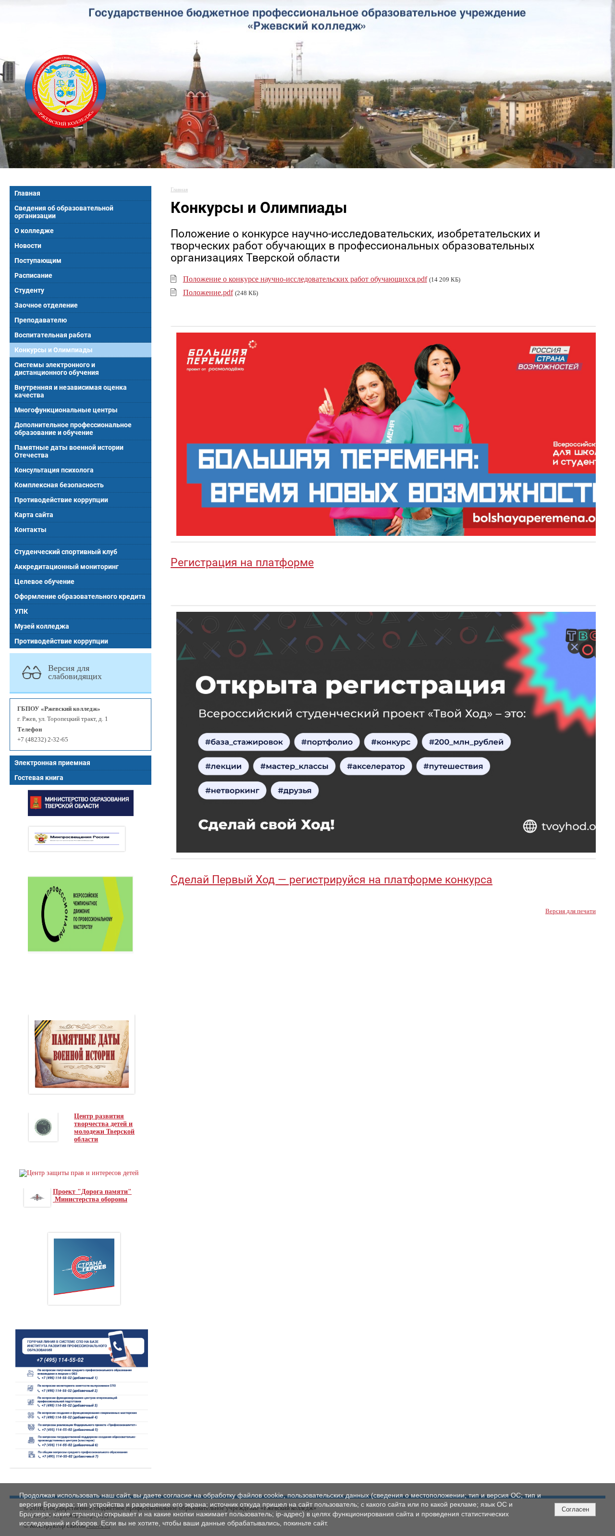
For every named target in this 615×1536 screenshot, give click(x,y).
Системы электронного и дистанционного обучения (56, 368)
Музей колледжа (41, 626)
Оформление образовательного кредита (80, 596)
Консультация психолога (54, 470)
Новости (27, 245)
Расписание (33, 275)
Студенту (29, 290)
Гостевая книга (38, 777)
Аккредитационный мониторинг (66, 566)
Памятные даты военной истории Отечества (68, 451)
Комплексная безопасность (59, 485)
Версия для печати (570, 911)
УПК (21, 611)
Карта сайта (33, 515)
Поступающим (38, 260)
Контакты (30, 529)
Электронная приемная (52, 763)
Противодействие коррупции (61, 500)
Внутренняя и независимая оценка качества (70, 391)
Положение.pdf (208, 292)
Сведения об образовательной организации (63, 212)
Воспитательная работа (52, 335)
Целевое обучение (44, 581)
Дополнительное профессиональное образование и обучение (73, 428)
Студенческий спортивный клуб (65, 552)
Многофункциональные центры (66, 410)
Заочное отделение (46, 305)
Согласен (575, 1509)
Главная (27, 193)
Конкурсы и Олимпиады (53, 350)
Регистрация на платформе (242, 562)
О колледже (34, 231)
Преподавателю (40, 320)
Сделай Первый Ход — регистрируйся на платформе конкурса (331, 879)
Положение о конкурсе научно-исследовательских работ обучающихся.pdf (305, 279)
